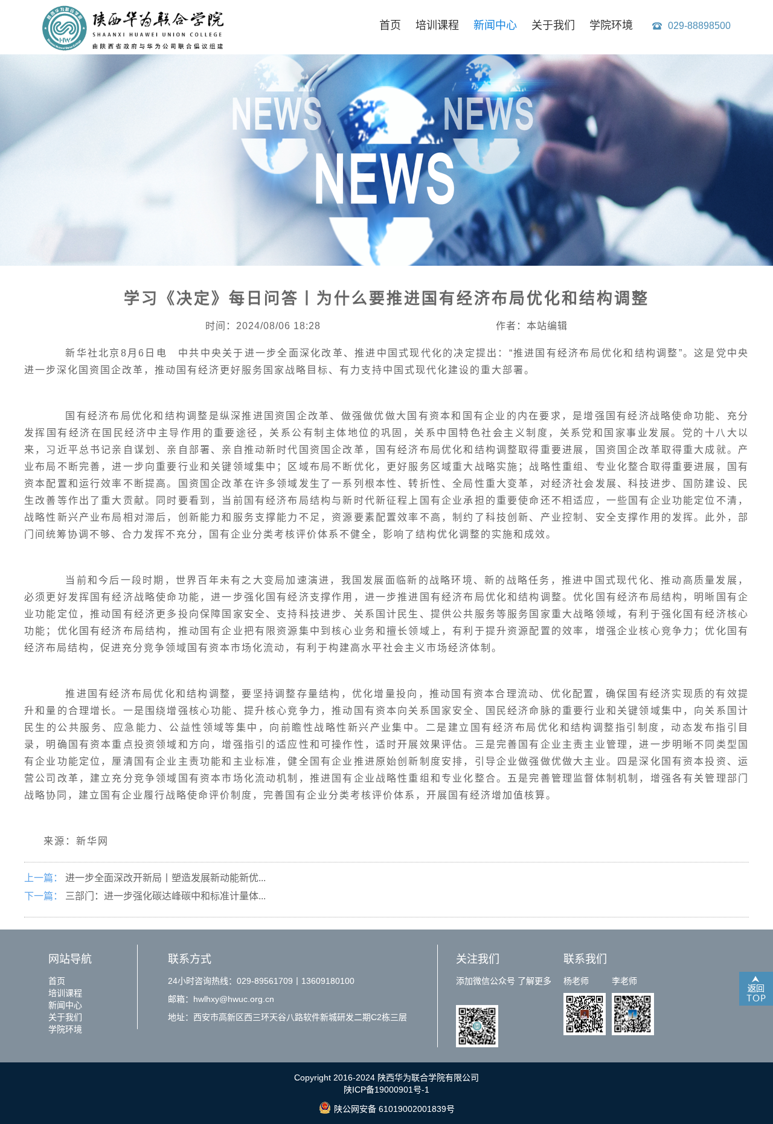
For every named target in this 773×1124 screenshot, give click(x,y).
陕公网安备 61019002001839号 (394, 1109)
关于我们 (553, 25)
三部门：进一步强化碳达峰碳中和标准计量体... (165, 896)
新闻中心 (495, 25)
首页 (390, 25)
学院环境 (611, 25)
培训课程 (437, 25)
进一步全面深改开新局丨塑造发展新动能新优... (165, 878)
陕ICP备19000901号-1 (386, 1089)
